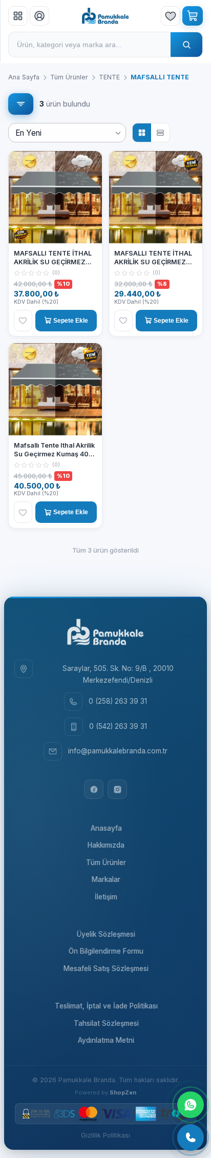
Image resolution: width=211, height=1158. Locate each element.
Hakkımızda (106, 845)
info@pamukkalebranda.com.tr (117, 751)
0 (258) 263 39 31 (118, 701)
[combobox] (66, 133)
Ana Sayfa (23, 77)
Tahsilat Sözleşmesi (106, 1023)
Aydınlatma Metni (106, 1040)
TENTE (109, 77)
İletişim (106, 897)
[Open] (118, 133)
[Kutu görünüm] (142, 132)
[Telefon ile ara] (190, 1137)
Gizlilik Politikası (105, 1135)
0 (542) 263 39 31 (118, 726)
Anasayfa (106, 828)
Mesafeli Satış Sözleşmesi (106, 968)
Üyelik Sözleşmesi (106, 934)
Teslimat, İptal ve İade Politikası (106, 1006)
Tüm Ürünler (69, 77)
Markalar (106, 879)
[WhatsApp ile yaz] (190, 1104)
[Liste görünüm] (160, 132)
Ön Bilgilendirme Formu (106, 951)
